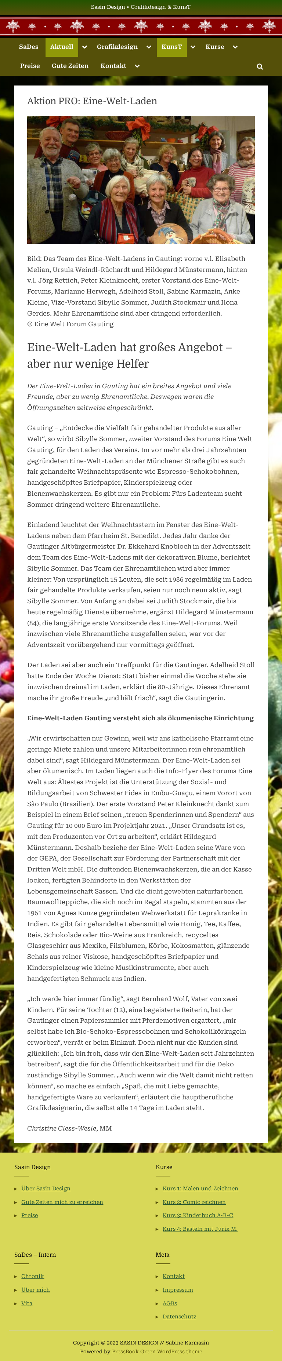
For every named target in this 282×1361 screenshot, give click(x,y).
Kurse (215, 46)
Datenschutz (179, 1317)
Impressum (178, 1290)
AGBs (170, 1303)
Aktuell (61, 46)
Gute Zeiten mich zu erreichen (62, 1202)
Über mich (35, 1290)
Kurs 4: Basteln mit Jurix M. (200, 1229)
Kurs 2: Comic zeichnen (194, 1202)
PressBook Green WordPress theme (157, 1351)
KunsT (172, 46)
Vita (26, 1303)
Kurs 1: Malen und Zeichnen (200, 1189)
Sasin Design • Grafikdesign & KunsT (141, 7)
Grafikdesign (117, 46)
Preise (30, 65)
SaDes (29, 46)
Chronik (32, 1276)
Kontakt (113, 65)
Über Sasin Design (45, 1189)
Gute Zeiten (70, 65)
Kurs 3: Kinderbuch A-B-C (198, 1215)
